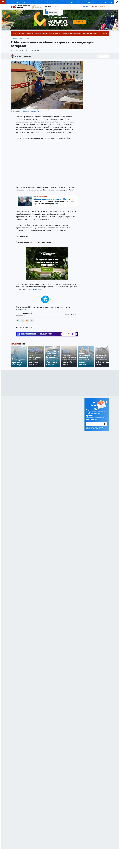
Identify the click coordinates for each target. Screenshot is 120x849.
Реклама (94, 6)
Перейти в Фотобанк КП (31, 111)
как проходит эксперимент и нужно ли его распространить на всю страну (54, 201)
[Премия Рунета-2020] (36, 7)
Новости (21, 33)
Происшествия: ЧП (27, 327)
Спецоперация (26, 2)
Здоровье (78, 2)
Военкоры (38, 33)
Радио (86, 6)
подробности (36, 289)
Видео (17, 2)
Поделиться (104, 56)
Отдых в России (64, 33)
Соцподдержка (88, 2)
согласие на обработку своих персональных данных (94, 428)
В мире (63, 2)
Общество (45, 2)
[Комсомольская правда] (20, 6)
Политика (36, 2)
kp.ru (74, 315)
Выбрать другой (53, 12)
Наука (98, 2)
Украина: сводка (47, 33)
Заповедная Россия (75, 33)
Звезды (70, 2)
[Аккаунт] (117, 2)
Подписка (103, 6)
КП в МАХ (55, 33)
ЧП (20, 327)
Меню (3, 2)
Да (46, 12)
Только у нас (29, 33)
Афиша (95, 33)
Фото (11, 2)
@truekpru (26, 309)
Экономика (55, 2)
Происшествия (87, 33)
